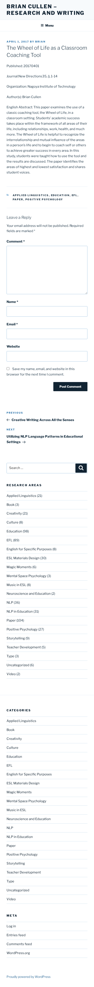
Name (12, 302)
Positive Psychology (44, 199)
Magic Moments (19, 567)
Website (13, 346)
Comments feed (19, 944)
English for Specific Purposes (29, 549)
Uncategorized (18, 665)
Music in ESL (16, 585)
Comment (16, 241)
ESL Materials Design (23, 558)
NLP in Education (20, 611)
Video (11, 674)
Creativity (14, 513)
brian (40, 41)
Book (10, 505)
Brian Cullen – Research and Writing (45, 9)
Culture (12, 522)
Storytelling (16, 638)
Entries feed (16, 935)
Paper (18, 199)
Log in (11, 926)
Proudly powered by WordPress (28, 977)
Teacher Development (24, 647)
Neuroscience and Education (29, 594)
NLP (10, 603)
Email (12, 324)
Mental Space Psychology (26, 576)
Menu (49, 25)
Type (10, 656)
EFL (75, 195)
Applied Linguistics (31, 195)
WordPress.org (18, 953)
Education (60, 195)
